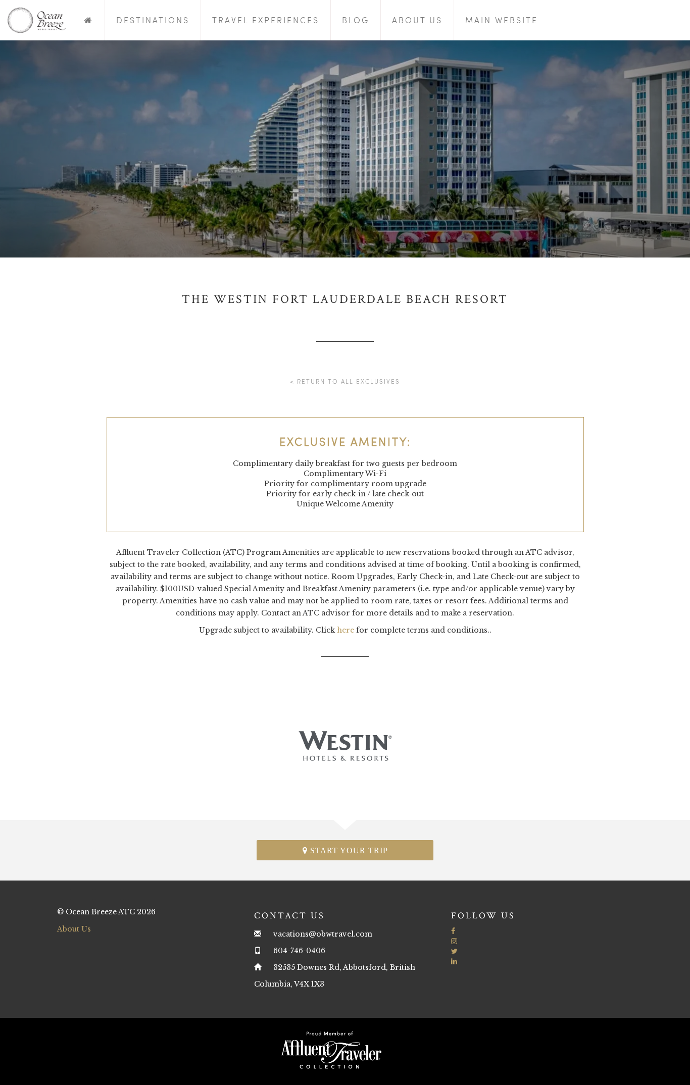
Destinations (152, 20)
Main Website (501, 20)
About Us (417, 20)
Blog (355, 20)
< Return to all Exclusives (345, 381)
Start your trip (348, 850)
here (345, 630)
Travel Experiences (265, 20)
